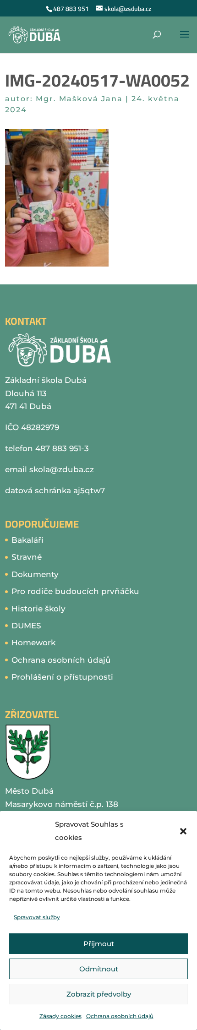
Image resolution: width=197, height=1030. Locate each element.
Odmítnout (98, 969)
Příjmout (98, 943)
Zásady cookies (60, 1016)
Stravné (26, 556)
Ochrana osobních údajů (119, 1016)
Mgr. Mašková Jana (79, 98)
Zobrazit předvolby (98, 994)
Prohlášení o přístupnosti (62, 676)
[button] (183, 831)
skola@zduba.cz (61, 469)
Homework (33, 642)
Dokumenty (35, 574)
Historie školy (38, 608)
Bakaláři (27, 540)
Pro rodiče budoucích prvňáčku (75, 591)
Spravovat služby (37, 917)
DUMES (26, 625)
